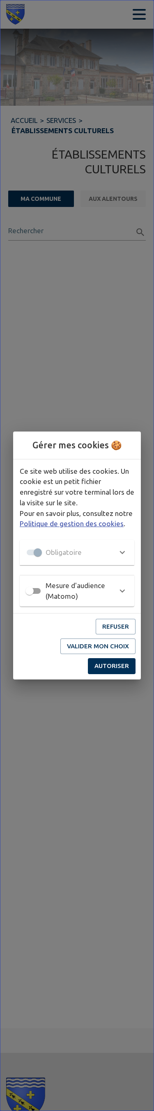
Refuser (115, 626)
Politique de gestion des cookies (72, 523)
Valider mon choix (98, 646)
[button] (77, 552)
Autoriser (111, 665)
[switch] (29, 591)
